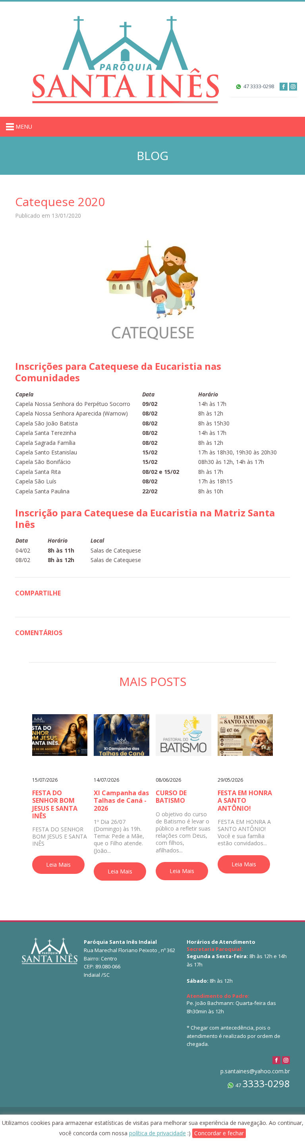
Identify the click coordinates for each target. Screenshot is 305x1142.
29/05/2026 (230, 780)
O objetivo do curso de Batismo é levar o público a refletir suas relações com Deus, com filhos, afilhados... (183, 832)
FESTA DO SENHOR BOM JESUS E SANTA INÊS (54, 804)
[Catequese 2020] (152, 289)
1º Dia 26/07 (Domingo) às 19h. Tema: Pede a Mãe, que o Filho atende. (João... (119, 836)
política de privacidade (157, 1133)
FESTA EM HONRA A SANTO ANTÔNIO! (245, 800)
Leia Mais (58, 864)
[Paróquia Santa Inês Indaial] (125, 58)
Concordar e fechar (219, 1133)
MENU (23, 126)
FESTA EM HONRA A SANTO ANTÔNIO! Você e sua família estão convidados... (244, 832)
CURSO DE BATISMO (171, 796)
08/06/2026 (168, 780)
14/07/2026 (106, 780)
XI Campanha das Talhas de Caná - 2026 (121, 800)
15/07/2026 (45, 780)
